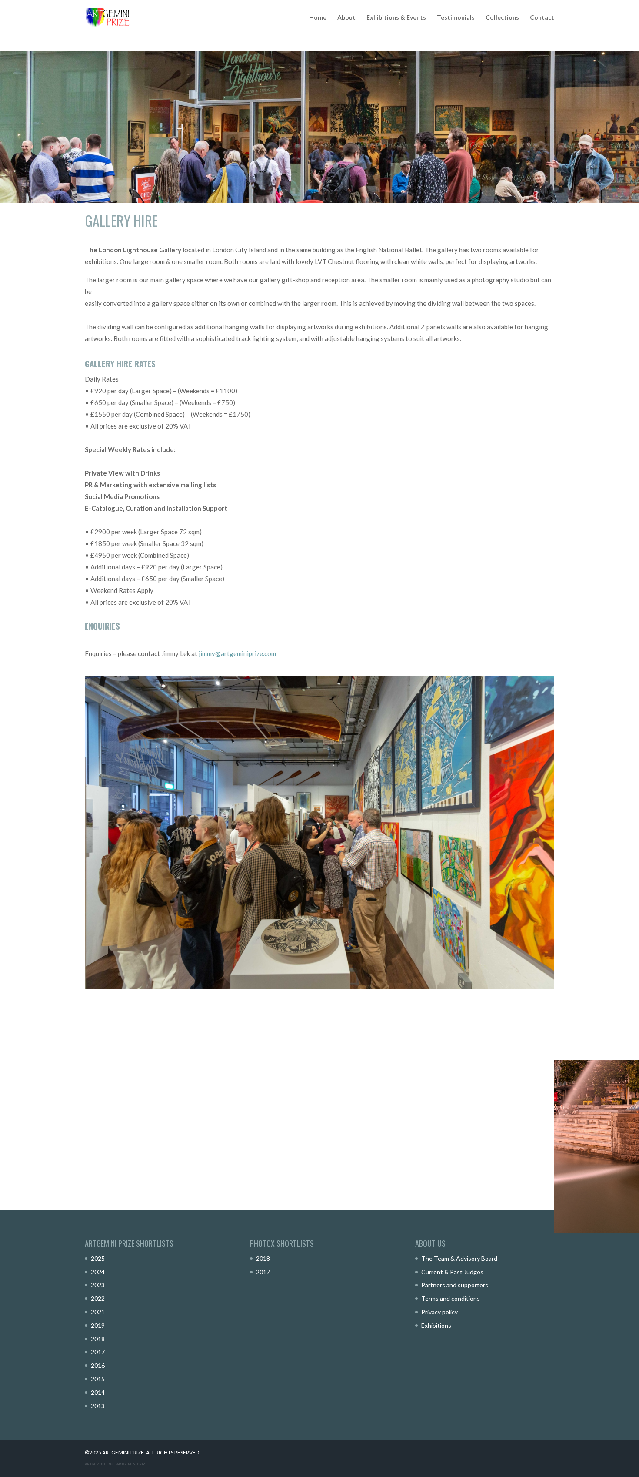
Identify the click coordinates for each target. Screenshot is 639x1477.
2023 (98, 1285)
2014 (98, 1392)
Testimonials (456, 17)
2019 (98, 1325)
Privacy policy (439, 1312)
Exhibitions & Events (396, 17)
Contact (542, 17)
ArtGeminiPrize (131, 1464)
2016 (98, 1365)
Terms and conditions (450, 1298)
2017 (98, 1352)
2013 (98, 1406)
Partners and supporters (454, 1285)
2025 (98, 1258)
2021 (98, 1312)
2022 (98, 1298)
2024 (98, 1272)
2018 (98, 1339)
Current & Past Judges (452, 1272)
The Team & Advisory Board (459, 1258)
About (346, 17)
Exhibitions (436, 1325)
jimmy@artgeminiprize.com (237, 653)
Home (317, 17)
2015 (98, 1379)
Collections (502, 17)
